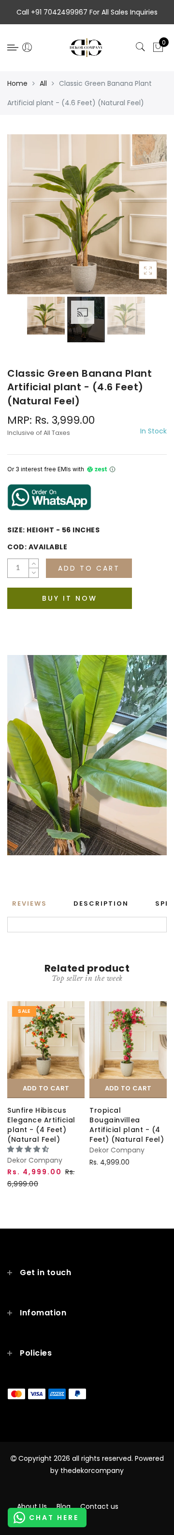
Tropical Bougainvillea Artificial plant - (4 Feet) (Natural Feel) (126, 1124)
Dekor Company (34, 1160)
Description (101, 903)
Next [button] (137, 220)
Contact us (99, 1506)
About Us (32, 1506)
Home (17, 83)
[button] (29, 1149)
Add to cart (46, 1088)
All (43, 83)
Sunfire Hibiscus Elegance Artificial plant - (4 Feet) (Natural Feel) (41, 1124)
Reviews (29, 903)
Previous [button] (25, 220)
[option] (87, 214)
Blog (64, 1506)
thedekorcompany (92, 1470)
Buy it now (69, 598)
